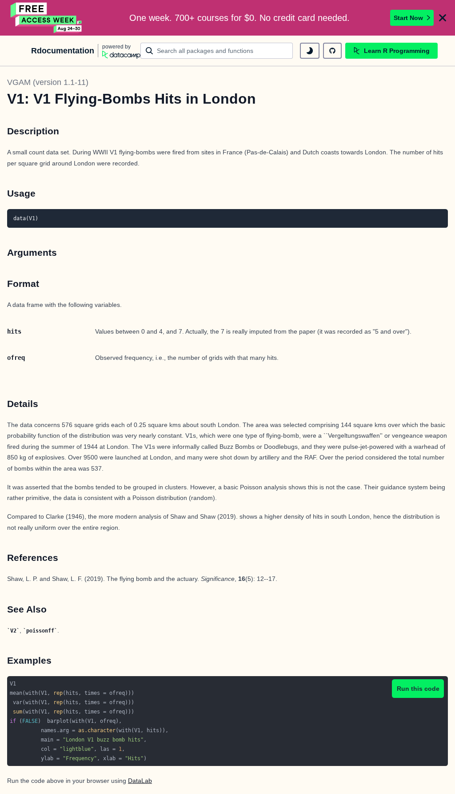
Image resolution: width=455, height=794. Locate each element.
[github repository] (332, 51)
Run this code (418, 688)
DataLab (140, 780)
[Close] (442, 18)
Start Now (408, 17)
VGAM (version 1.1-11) (47, 82)
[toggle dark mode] (309, 51)
